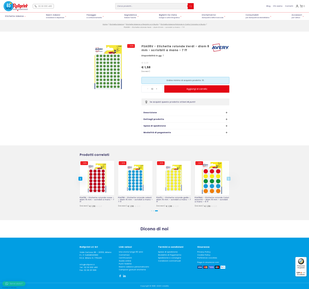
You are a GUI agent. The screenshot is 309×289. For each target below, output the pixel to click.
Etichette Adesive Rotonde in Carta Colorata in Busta (183, 24)
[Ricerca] (191, 6)
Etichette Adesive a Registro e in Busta (142, 24)
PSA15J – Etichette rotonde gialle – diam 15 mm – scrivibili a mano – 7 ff (173, 199)
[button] (185, 112)
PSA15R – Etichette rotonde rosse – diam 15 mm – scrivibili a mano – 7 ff (97, 199)
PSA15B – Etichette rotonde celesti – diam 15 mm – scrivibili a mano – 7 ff (135, 199)
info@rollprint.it (87, 264)
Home (105, 24)
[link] (97, 184)
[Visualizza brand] (220, 47)
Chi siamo (278, 6)
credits (165, 286)
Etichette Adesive (117, 24)
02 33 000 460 (91, 267)
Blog (268, 6)
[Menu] (305, 258)
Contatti (289, 6)
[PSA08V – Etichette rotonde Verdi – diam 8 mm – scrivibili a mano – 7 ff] (108, 67)
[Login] (297, 6)
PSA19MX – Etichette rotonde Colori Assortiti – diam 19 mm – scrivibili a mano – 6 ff (212, 199)
